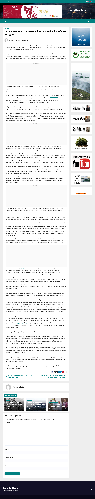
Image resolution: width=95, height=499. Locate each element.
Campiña (27, 21)
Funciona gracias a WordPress (39, 496)
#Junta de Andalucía (23, 40)
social (56, 402)
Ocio (47, 21)
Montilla (7, 28)
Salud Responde (54, 97)
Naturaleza (56, 21)
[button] (88, 21)
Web (6, 465)
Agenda (11, 21)
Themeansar (59, 496)
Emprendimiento (38, 21)
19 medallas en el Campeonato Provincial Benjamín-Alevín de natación (53, 376)
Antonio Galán (14, 38)
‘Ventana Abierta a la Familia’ (28, 268)
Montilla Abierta (78, 10)
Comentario (8, 422)
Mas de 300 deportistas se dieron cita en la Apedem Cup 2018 (20, 376)
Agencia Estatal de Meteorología (21, 323)
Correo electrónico (10, 457)
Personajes (66, 21)
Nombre (7, 449)
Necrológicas (77, 21)
